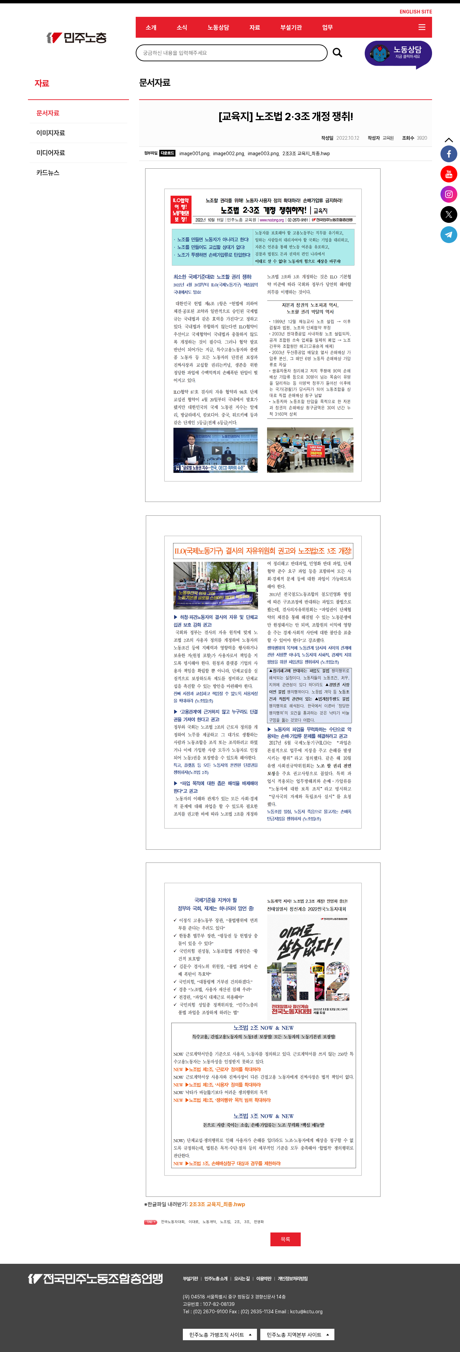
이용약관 (263, 1278)
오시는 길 (242, 1278)
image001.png (194, 153)
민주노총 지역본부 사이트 (294, 1335)
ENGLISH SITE (416, 11)
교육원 (381, 138)
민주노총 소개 (215, 1278)
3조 (247, 1222)
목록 (285, 1239)
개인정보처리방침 (292, 1278)
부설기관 (291, 27)
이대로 (194, 1222)
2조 (237, 1222)
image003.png (263, 153)
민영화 (259, 1222)
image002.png (228, 153)
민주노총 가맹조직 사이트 (217, 1335)
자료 (255, 27)
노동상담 (218, 27)
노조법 (225, 1222)
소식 (182, 27)
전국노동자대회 (173, 1222)
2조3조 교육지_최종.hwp (306, 153)
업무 (327, 27)
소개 (151, 27)
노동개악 (209, 1222)
